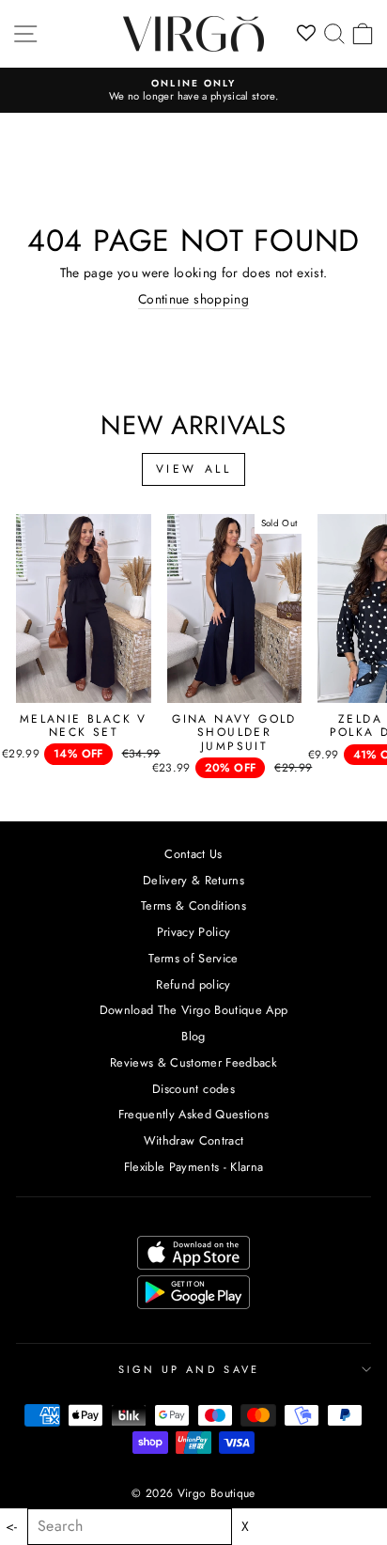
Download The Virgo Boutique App (194, 1010)
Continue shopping (193, 299)
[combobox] (129, 1526)
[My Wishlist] (306, 34)
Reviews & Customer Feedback (193, 1062)
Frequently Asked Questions (194, 1114)
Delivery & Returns (193, 880)
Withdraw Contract (194, 1140)
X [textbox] (245, 1527)
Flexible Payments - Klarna (194, 1167)
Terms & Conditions (193, 905)
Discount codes (193, 1089)
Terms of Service (193, 958)
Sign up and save (189, 1369)
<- (12, 1527)
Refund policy (193, 984)
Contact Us (193, 854)
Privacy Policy (194, 932)
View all (194, 468)
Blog (193, 1036)
